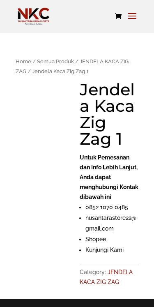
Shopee (95, 239)
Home (23, 61)
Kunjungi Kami (104, 250)
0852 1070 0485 (106, 207)
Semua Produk (55, 61)
